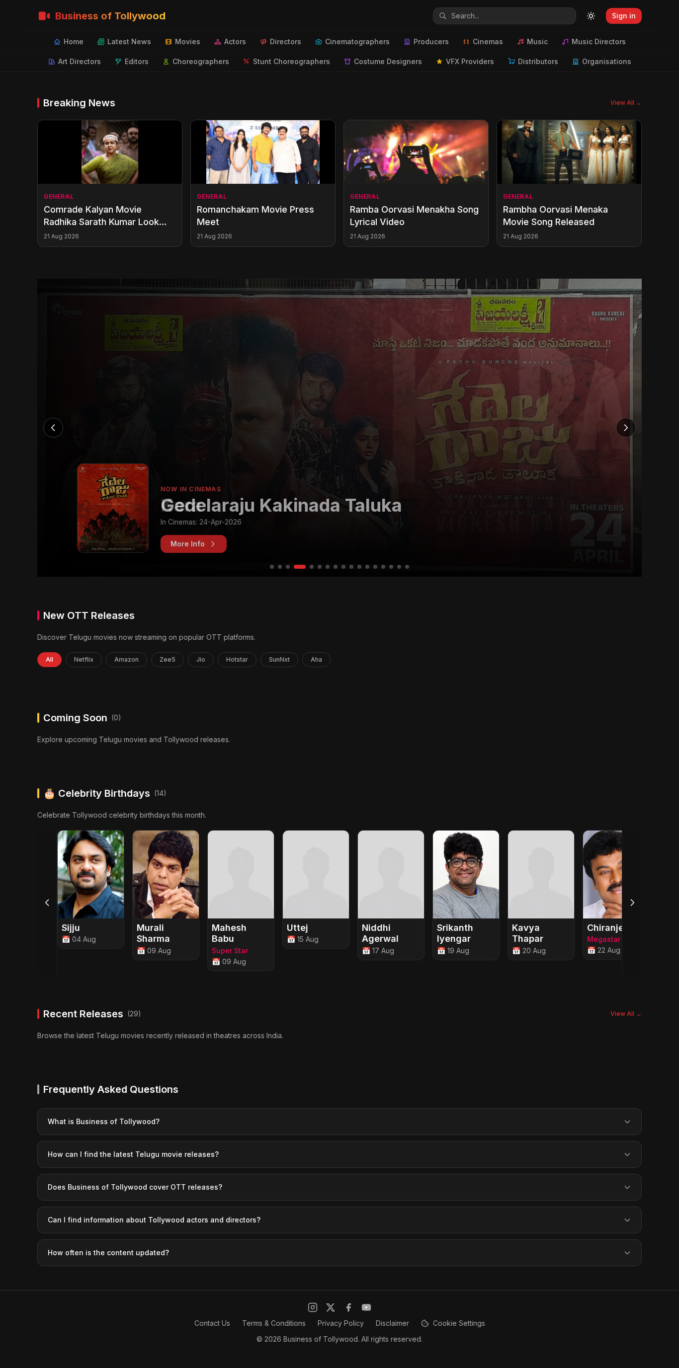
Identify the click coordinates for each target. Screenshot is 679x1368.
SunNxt (279, 659)
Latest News (129, 41)
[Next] (632, 902)
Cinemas (488, 41)
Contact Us (212, 1323)
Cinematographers (357, 41)
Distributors (538, 61)
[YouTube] (366, 1307)
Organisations (606, 61)
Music (537, 41)
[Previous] (47, 902)
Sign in (624, 15)
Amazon (126, 659)
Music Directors (599, 41)
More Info (187, 543)
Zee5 (167, 659)
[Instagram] (313, 1307)
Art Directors (79, 61)
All (49, 659)
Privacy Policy (341, 1323)
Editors (137, 61)
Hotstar (237, 659)
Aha (316, 659)
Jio (200, 659)
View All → (626, 102)
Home (74, 41)
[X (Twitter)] (331, 1307)
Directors (285, 41)
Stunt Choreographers (291, 61)
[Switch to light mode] (591, 16)
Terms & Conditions (274, 1323)
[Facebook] (348, 1307)
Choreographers (200, 61)
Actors (235, 41)
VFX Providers (470, 61)
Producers (431, 41)
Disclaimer (392, 1323)
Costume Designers (388, 61)
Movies (187, 41)
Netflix (83, 659)
